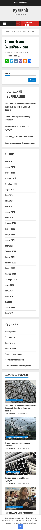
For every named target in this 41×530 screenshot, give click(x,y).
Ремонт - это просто (13, 472)
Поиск (7, 73)
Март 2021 (9, 245)
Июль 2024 (9, 195)
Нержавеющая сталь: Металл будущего (16, 479)
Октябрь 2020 (10, 273)
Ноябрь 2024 (10, 172)
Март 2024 (9, 217)
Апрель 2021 (10, 240)
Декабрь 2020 (10, 262)
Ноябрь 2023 (10, 228)
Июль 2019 (9, 313)
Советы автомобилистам (14, 359)
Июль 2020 (9, 290)
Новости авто (10, 343)
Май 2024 (8, 206)
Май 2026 (8, 161)
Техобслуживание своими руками (18, 365)
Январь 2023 (10, 234)
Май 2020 (8, 302)
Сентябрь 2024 (11, 184)
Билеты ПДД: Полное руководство (19, 136)
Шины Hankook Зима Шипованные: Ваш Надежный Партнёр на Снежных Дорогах (20, 106)
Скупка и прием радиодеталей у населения (17, 444)
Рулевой (20, 10)
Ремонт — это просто (13, 354)
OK (20, 526)
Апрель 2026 (10, 167)
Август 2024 (9, 189)
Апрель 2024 (10, 212)
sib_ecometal (10, 414)
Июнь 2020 (9, 296)
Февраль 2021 (10, 251)
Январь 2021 (10, 257)
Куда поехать (10, 337)
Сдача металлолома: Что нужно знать (20, 143)
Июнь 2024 (9, 200)
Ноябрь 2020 (10, 268)
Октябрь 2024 (10, 178)
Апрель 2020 (10, 307)
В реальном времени (27, 23)
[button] (4, 23)
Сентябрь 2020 (11, 279)
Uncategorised (10, 331)
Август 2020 (9, 285)
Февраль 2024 (10, 223)
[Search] (11, 23)
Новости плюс (10, 348)
